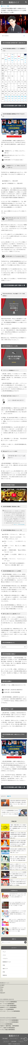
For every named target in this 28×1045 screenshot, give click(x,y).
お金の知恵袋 (13, 1041)
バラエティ (5, 958)
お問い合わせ (23, 1038)
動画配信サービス (7, 961)
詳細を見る (6, 98)
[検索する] (25, 942)
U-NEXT (6, 59)
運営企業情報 (5, 1038)
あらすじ (4, 646)
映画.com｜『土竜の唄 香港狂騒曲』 (19, 524)
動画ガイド (14, 2)
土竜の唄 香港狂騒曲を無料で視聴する (13, 105)
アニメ (4, 951)
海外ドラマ (5, 968)
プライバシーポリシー (14, 1038)
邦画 (8, 6)
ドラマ (4, 955)
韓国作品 (5, 975)
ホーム (3, 6)
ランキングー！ (21, 1041)
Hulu (22, 59)
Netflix (9, 59)
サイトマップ (6, 1041)
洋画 (4, 965)
